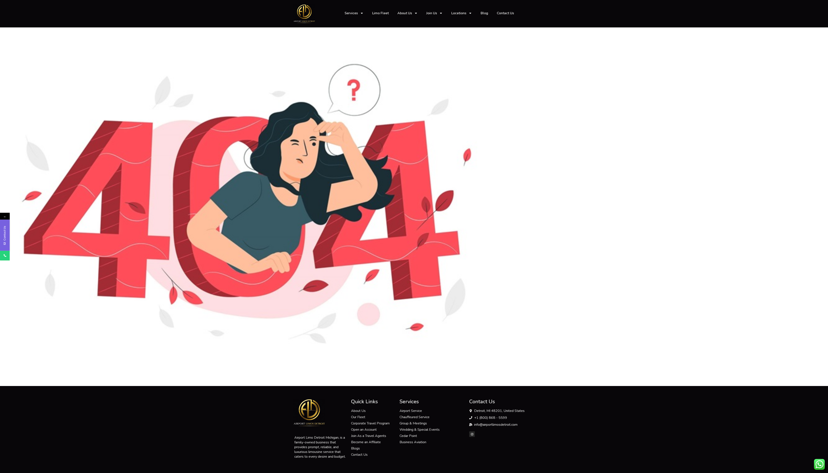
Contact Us (505, 13)
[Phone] (5, 255)
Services (351, 13)
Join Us (431, 13)
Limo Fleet (380, 13)
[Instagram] (472, 434)
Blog (484, 13)
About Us (404, 13)
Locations (458, 13)
